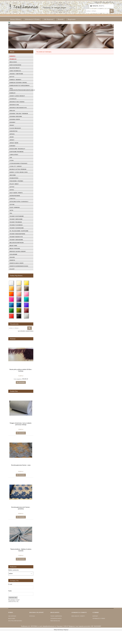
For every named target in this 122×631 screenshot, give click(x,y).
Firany (12, 125)
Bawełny (13, 93)
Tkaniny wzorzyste (16, 236)
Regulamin (11, 618)
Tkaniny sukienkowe (17, 228)
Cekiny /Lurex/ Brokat (17, 96)
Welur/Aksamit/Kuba (17, 242)
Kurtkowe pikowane (16, 151)
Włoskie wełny (15, 68)
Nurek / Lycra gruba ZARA (19, 172)
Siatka (12, 189)
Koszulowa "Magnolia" (17, 148)
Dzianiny (12, 122)
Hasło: (10, 591)
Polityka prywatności (15, 620)
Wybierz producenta (13, 570)
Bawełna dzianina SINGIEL (18, 82)
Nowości (12, 56)
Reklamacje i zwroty (78, 616)
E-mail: (10, 584)
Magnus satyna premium (18, 169)
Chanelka (13, 99)
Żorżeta (12, 260)
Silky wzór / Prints (16, 192)
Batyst (12, 76)
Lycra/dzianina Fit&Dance (18, 163)
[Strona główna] (37, 6)
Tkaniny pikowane (16, 222)
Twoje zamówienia (56, 616)
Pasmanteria (14, 178)
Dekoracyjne (14, 104)
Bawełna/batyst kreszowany (20, 85)
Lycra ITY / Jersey (16, 166)
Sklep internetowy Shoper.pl (61, 629)
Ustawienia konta (56, 618)
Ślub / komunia (15, 207)
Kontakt (95, 616)
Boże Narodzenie (15, 65)
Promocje (13, 59)
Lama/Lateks (14, 154)
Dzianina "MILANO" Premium (19, 113)
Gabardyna (14, 131)
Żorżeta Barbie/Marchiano (19, 266)
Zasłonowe (13, 254)
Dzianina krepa (15, 119)
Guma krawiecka (15, 70)
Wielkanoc (13, 62)
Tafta (11, 210)
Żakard (12, 257)
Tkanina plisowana (16, 225)
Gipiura (12, 134)
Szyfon (12, 204)
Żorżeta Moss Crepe (16, 263)
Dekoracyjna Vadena (17, 101)
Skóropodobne (15, 195)
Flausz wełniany (15, 128)
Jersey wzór (14, 143)
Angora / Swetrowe (16, 73)
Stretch (12, 198)
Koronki (12, 145)
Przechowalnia (55, 620)
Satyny (12, 187)
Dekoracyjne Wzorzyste (18, 107)
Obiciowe (13, 175)
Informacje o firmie (99, 618)
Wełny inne (13, 245)
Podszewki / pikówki (16, 181)
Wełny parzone (15, 248)
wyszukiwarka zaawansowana (25, 331)
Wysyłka (32, 616)
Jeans (12, 137)
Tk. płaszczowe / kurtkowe (19, 231)
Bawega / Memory (15, 79)
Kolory (12, 269)
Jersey (12, 140)
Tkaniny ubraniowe (16, 239)
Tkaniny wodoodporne (17, 233)
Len (11, 157)
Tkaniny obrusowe (16, 219)
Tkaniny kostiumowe (17, 216)
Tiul (11, 213)
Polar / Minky (14, 184)
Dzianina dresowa (16, 116)
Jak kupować (12, 616)
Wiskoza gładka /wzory (18, 251)
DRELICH (12, 110)
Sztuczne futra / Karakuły (19, 201)
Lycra (12, 160)
